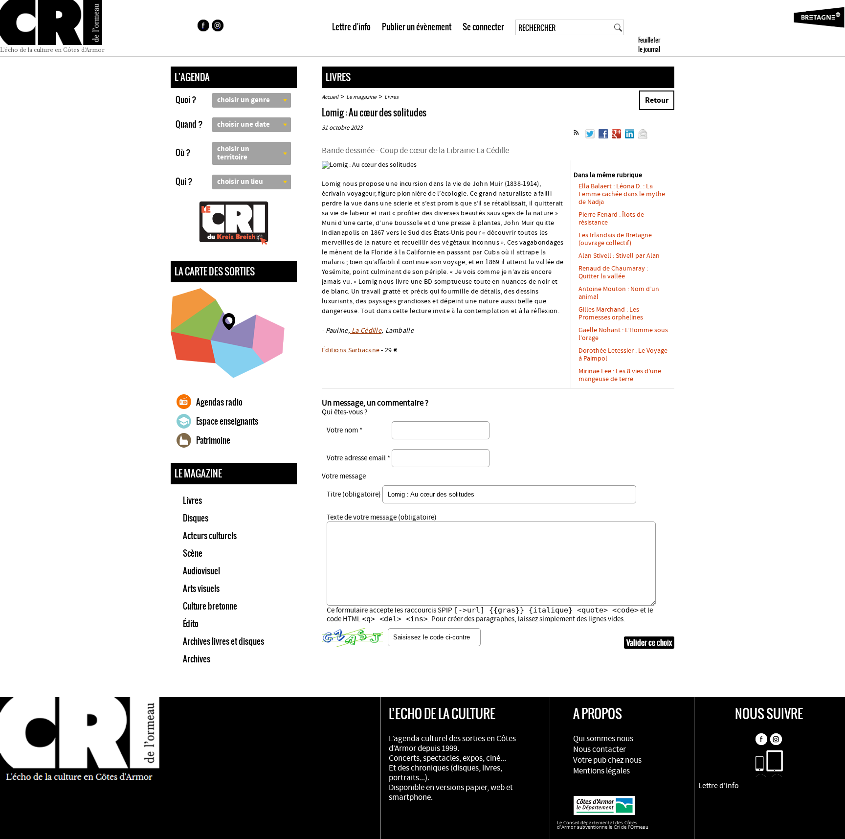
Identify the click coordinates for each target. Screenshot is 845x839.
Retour (656, 100)
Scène (192, 553)
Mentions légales (601, 771)
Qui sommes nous (603, 739)
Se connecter (483, 27)
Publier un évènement (416, 27)
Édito (191, 623)
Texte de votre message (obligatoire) (382, 517)
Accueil (330, 97)
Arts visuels (201, 588)
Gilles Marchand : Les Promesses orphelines (610, 313)
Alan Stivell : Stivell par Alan (619, 256)
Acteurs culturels (210, 535)
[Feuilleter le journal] (667, 28)
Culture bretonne (210, 606)
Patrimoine (213, 440)
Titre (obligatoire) (354, 494)
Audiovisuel (201, 571)
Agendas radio (219, 402)
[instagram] (218, 27)
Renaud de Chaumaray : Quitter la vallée (613, 272)
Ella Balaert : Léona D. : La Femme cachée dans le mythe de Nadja (621, 194)
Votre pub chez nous (607, 760)
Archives (196, 659)
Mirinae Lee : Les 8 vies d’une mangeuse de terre (619, 375)
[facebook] (203, 27)
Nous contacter (599, 749)
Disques (195, 518)
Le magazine (361, 97)
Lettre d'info (351, 27)
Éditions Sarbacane (350, 350)
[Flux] (576, 136)
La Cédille (365, 331)
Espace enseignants (227, 421)
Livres (192, 500)
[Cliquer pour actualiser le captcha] (352, 637)
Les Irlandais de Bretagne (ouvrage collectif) (615, 239)
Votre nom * (344, 430)
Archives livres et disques (223, 641)
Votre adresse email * (358, 458)
